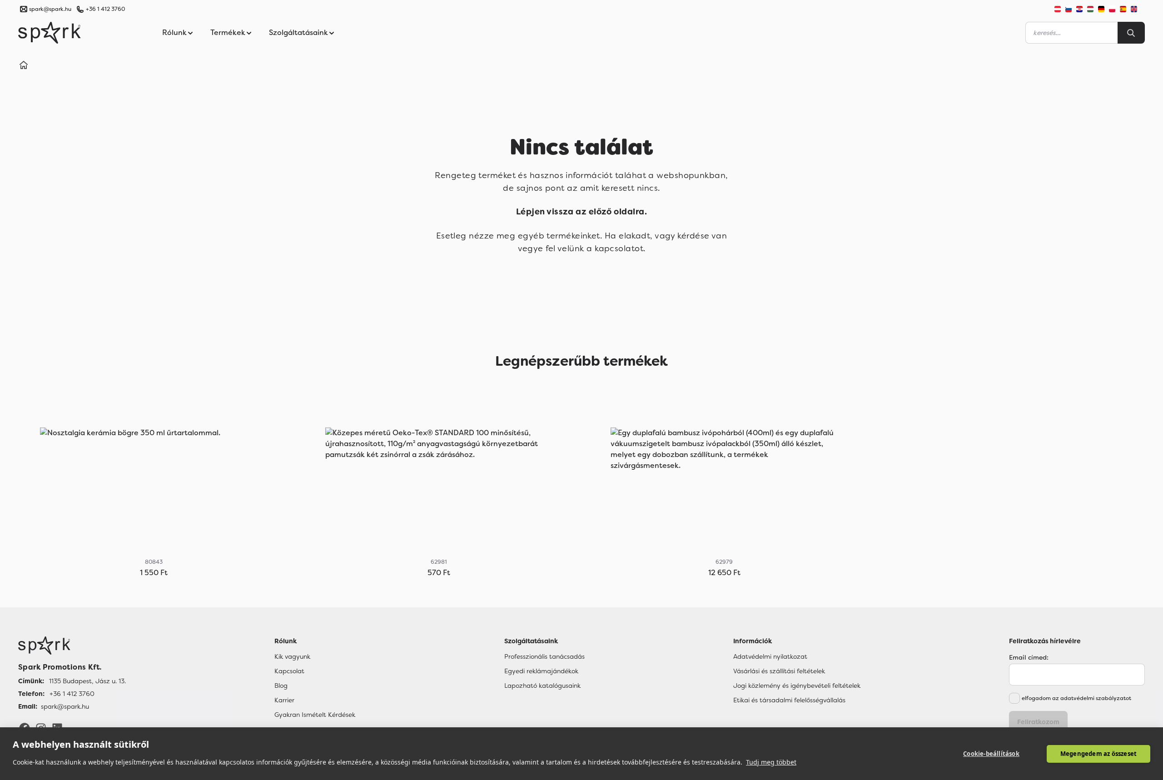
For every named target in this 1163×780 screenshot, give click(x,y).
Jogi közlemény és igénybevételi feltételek (796, 685)
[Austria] (1057, 9)
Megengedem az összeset (1098, 754)
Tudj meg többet (771, 762)
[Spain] (1123, 9)
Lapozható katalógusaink (542, 685)
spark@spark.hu (65, 706)
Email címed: (1029, 657)
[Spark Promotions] (49, 33)
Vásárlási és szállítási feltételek (779, 671)
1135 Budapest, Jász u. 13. (87, 681)
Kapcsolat (289, 671)
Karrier (284, 700)
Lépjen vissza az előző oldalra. (581, 211)
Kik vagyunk (292, 656)
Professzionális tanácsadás (544, 656)
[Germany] (1101, 9)
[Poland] (1112, 9)
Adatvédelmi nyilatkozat (770, 656)
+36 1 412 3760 (105, 9)
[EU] (1137, 9)
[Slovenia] (1068, 9)
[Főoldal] (72, 645)
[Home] (23, 66)
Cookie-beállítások (991, 754)
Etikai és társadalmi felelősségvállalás (789, 700)
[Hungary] (1090, 9)
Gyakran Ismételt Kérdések (314, 714)
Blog (281, 685)
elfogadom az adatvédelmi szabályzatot (1076, 698)
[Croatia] (1079, 9)
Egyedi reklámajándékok (541, 671)
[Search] (1131, 33)
